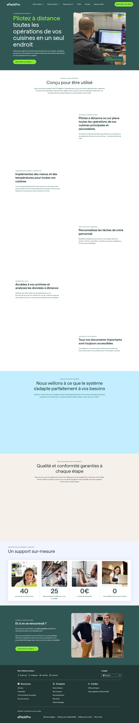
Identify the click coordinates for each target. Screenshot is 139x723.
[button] (111, 675)
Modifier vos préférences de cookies (29, 711)
